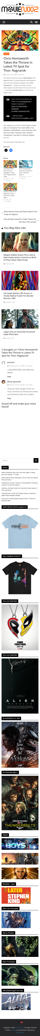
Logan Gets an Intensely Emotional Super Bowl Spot (19, 333)
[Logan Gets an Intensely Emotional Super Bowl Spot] (20, 311)
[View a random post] (36, 22)
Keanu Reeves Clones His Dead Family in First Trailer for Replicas (20, 213)
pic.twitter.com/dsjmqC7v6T (20, 111)
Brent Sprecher (20, 74)
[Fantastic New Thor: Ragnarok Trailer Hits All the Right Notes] (10, 187)
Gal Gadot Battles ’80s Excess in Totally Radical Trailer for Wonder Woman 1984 (18, 296)
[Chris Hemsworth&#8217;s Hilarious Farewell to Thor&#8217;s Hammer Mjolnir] (26, 164)
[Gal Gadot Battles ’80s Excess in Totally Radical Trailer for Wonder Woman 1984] (20, 272)
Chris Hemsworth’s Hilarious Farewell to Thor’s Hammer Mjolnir (25, 172)
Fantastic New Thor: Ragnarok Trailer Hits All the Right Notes (9, 194)
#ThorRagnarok (25, 101)
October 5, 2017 (28, 118)
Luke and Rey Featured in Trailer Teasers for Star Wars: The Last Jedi (19, 220)
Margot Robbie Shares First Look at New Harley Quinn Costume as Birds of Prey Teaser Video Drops (19, 257)
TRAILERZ (6, 54)
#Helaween (15, 109)
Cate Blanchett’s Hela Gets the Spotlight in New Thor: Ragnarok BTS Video (9, 172)
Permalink (29, 366)
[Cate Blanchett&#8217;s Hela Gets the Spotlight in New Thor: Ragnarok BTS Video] (10, 164)
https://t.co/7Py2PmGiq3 (19, 106)
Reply (9, 377)
